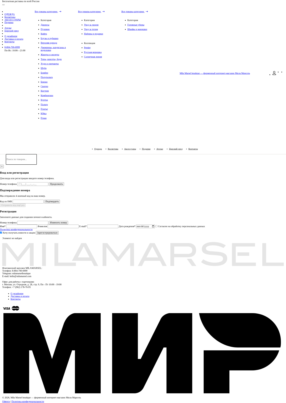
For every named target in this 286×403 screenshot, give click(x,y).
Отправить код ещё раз (12, 205)
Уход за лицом (91, 25)
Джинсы (45, 25)
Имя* (3, 226)
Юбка (43, 113)
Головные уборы (135, 25)
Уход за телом (91, 29)
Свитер (44, 86)
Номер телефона (8, 184)
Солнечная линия (93, 56)
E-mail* (83, 226)
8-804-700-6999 (12, 47)
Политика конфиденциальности (16, 229)
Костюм (45, 91)
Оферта (6, 401)
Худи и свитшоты (50, 63)
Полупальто (47, 77)
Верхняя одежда (49, 43)
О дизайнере (10, 36)
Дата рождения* (127, 226)
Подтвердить (52, 201)
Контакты (9, 41)
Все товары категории (46, 11)
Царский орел (11, 31)
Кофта (44, 33)
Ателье (7, 28)
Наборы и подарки (93, 33)
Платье (44, 109)
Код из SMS (6, 201)
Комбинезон (47, 95)
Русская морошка (93, 52)
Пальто (44, 104)
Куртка (44, 100)
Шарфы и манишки (137, 29)
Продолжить (56, 184)
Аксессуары (130, 149)
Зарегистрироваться (47, 232)
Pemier (87, 47)
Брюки (44, 82)
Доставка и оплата (13, 39)
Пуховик (45, 29)
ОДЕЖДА (9, 14)
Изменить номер (58, 222)
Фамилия (43, 226)
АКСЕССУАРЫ (12, 19)
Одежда (98, 149)
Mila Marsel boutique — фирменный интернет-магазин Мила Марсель (215, 73)
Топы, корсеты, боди (51, 59)
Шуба (43, 68)
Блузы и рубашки (49, 38)
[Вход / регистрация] (274, 74)
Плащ (43, 118)
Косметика (9, 17)
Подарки (8, 22)
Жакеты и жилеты (50, 54)
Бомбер (44, 73)
